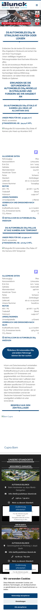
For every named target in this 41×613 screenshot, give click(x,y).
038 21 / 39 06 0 (22, 498)
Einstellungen (20, 601)
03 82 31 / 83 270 (22, 557)
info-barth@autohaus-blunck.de (22, 552)
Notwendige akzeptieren (21, 595)
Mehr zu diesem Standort (22, 503)
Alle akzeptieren (20, 607)
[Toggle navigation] (36, 5)
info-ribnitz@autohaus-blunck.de (22, 494)
